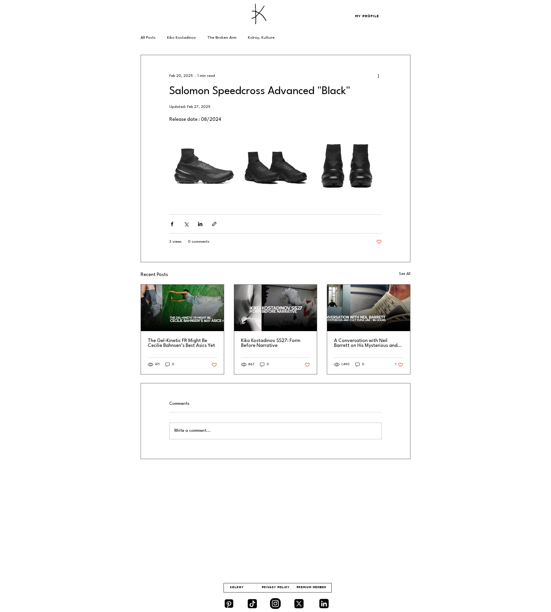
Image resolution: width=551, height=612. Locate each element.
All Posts (148, 38)
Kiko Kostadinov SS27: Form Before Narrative (270, 343)
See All (404, 274)
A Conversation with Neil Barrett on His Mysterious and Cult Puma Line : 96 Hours (365, 343)
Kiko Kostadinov (181, 38)
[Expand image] (204, 166)
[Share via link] (214, 224)
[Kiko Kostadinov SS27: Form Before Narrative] (275, 308)
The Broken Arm (221, 38)
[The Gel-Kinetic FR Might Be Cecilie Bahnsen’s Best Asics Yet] (182, 308)
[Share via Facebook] (172, 224)
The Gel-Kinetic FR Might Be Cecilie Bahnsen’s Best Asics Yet (181, 343)
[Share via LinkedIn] (200, 224)
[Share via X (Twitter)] (186, 224)
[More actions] (378, 75)
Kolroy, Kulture (261, 38)
